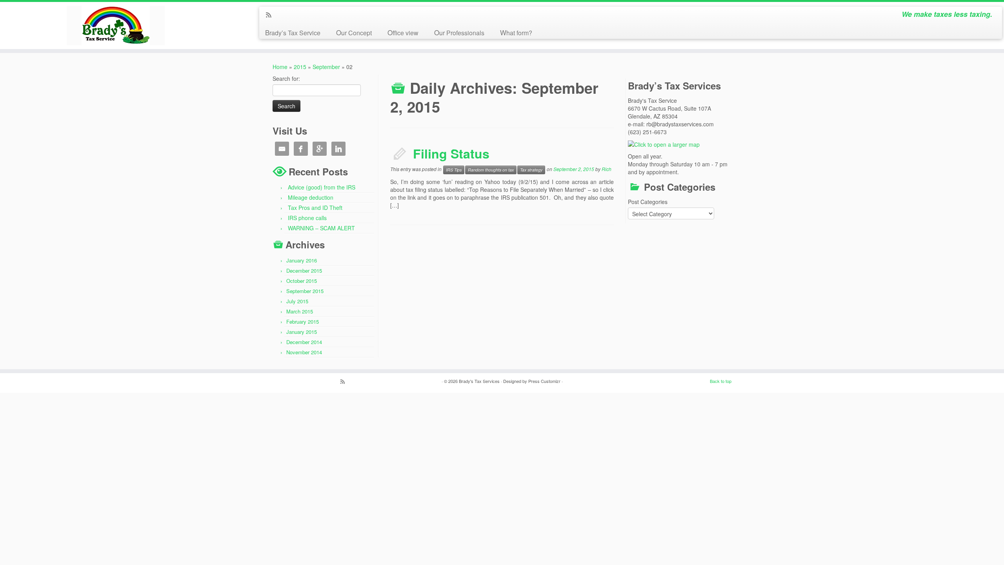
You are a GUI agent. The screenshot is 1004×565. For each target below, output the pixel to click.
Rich (606, 169)
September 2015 (305, 291)
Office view (402, 32)
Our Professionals (459, 32)
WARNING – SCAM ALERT (321, 228)
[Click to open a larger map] (664, 144)
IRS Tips (454, 170)
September (326, 67)
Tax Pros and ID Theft (315, 207)
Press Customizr (544, 381)
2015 (300, 67)
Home (280, 67)
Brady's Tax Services (479, 381)
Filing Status (451, 153)
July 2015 (297, 301)
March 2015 (299, 311)
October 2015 (301, 280)
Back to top (720, 381)
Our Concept (354, 32)
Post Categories (648, 202)
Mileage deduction (310, 197)
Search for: (286, 78)
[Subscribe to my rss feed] (271, 15)
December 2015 (304, 270)
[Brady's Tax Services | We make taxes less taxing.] (116, 25)
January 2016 (301, 260)
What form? (516, 32)
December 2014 (304, 342)
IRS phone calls (307, 218)
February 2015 (302, 321)
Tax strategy (531, 170)
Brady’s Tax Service (292, 32)
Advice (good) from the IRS (321, 187)
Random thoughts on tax (491, 170)
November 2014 (304, 352)
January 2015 (301, 331)
